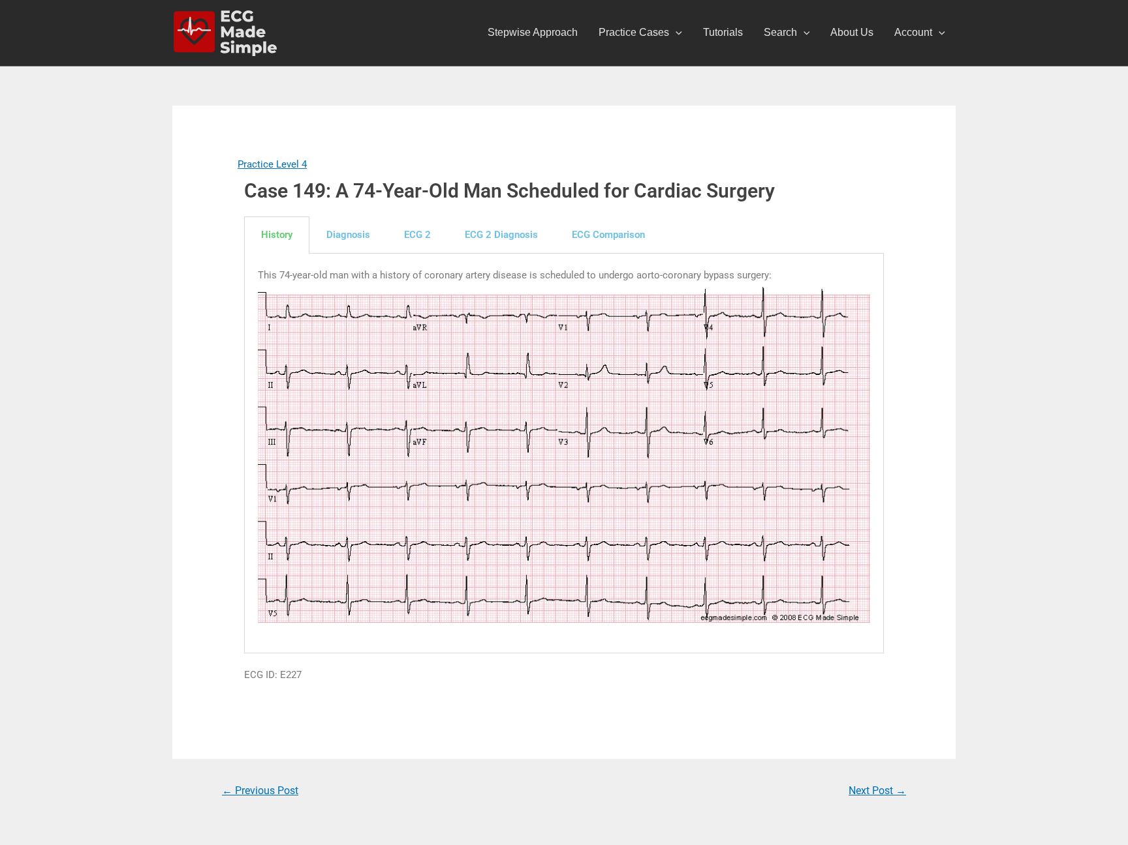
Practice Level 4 (272, 164)
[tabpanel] (564, 453)
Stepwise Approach (533, 32)
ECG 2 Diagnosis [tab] (501, 235)
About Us (851, 32)
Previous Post (260, 790)
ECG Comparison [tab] (608, 235)
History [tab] (276, 235)
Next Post (877, 790)
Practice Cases (634, 32)
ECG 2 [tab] (417, 235)
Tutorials (723, 32)
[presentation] (675, 32)
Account (913, 32)
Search (780, 32)
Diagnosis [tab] (348, 235)
